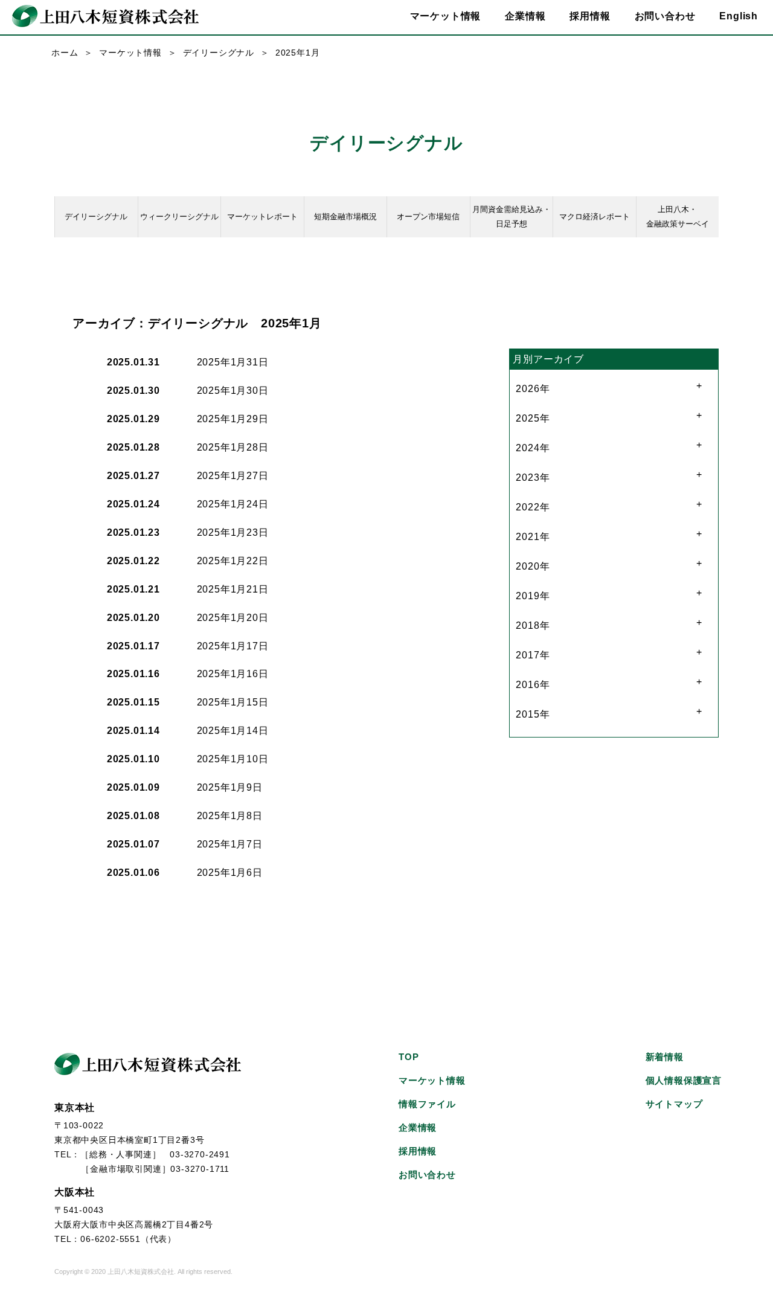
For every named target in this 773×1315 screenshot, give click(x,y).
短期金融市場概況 (345, 216)
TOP (409, 1057)
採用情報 (589, 16)
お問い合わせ (665, 16)
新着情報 (665, 1057)
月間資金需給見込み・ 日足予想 (511, 216)
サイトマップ (674, 1104)
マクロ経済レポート (594, 216)
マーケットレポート (262, 216)
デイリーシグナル (218, 52)
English (738, 16)
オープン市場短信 (428, 216)
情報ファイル (427, 1104)
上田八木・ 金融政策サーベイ (677, 216)
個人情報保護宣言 (684, 1080)
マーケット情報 (130, 52)
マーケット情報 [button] (445, 16)
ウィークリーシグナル (179, 216)
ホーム (64, 52)
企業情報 (418, 1127)
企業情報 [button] (525, 16)
